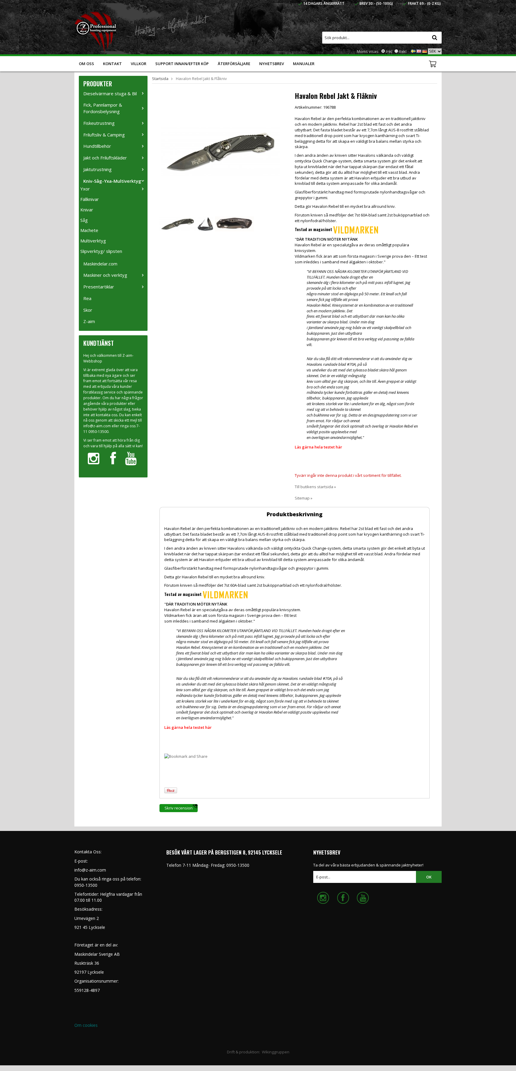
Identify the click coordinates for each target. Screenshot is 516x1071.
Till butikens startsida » (315, 486)
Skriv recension (179, 808)
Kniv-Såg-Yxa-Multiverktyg (112, 181)
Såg (84, 220)
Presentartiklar (98, 287)
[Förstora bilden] (220, 151)
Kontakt (112, 63)
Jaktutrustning (97, 169)
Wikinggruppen (275, 1052)
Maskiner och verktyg (105, 275)
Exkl (402, 51)
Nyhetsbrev (271, 63)
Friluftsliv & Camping (104, 135)
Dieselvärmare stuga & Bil (110, 93)
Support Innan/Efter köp (182, 63)
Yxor (85, 189)
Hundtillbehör (97, 146)
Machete (89, 230)
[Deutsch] (424, 50)
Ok (428, 877)
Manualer (303, 63)
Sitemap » (303, 498)
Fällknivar (89, 199)
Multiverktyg (93, 241)
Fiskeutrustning (99, 123)
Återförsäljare (234, 63)
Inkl (389, 51)
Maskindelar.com (100, 264)
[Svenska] (413, 50)
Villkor (138, 63)
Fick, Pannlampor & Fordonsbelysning (102, 108)
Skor (87, 310)
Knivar (86, 210)
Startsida (160, 78)
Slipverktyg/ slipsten (101, 251)
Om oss (86, 63)
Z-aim (89, 321)
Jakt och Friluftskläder (105, 158)
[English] (419, 50)
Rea (87, 298)
